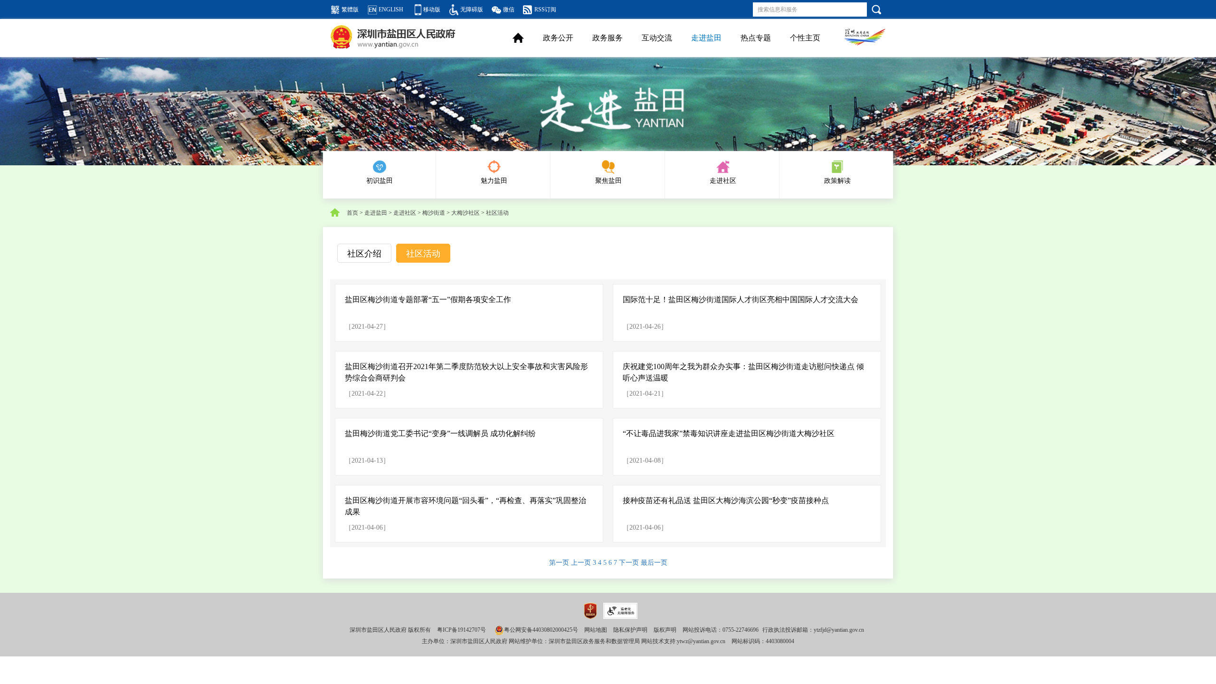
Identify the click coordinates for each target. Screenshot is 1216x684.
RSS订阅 (545, 9)
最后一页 (654, 562)
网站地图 (595, 630)
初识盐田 (379, 180)
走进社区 (723, 180)
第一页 (560, 562)
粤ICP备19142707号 (461, 630)
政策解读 (837, 180)
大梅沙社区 (465, 212)
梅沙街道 (433, 212)
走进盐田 (706, 38)
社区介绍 (364, 253)
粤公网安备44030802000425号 (541, 630)
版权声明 (665, 630)
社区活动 (497, 212)
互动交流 (657, 38)
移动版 (431, 9)
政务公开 (558, 38)
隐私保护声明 (630, 630)
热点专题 (756, 38)
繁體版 (350, 9)
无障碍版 (471, 9)
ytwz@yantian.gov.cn (701, 641)
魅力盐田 (494, 180)
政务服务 (607, 38)
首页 (352, 212)
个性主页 (805, 38)
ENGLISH (391, 9)
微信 (508, 9)
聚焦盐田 (608, 180)
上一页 (582, 562)
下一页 (630, 562)
